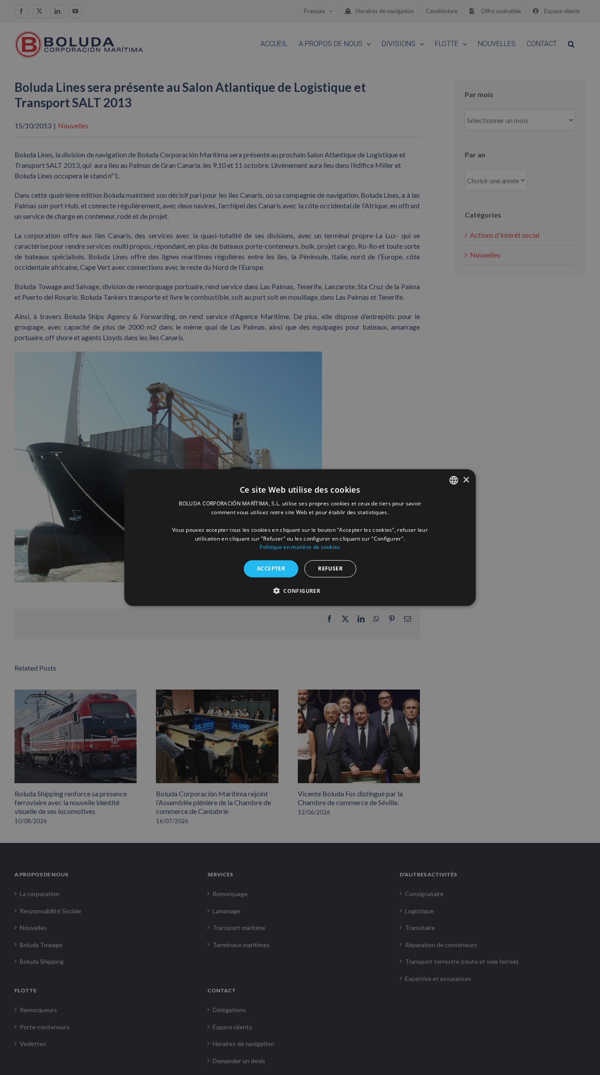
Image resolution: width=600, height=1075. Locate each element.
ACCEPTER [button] (271, 568)
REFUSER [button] (330, 568)
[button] (300, 590)
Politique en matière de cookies (300, 547)
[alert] (300, 537)
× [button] (466, 479)
